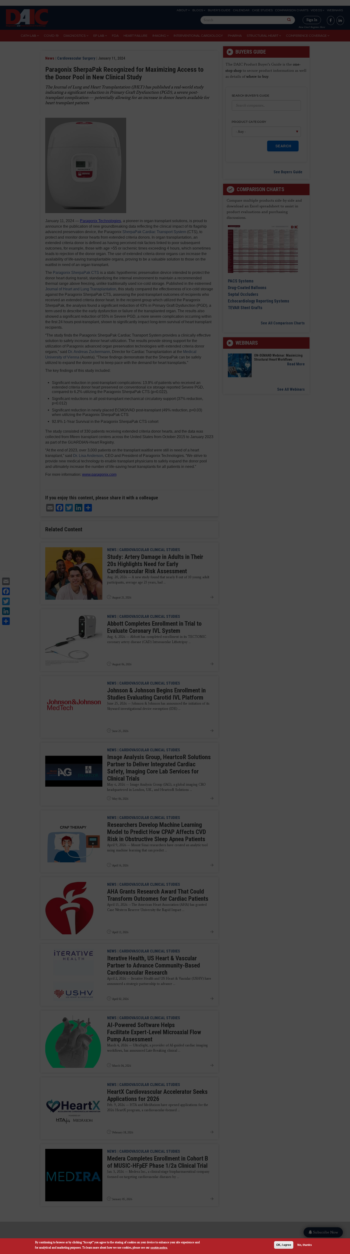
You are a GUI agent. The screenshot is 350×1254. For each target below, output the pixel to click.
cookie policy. (159, 1247)
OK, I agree (283, 1245)
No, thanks (304, 1245)
